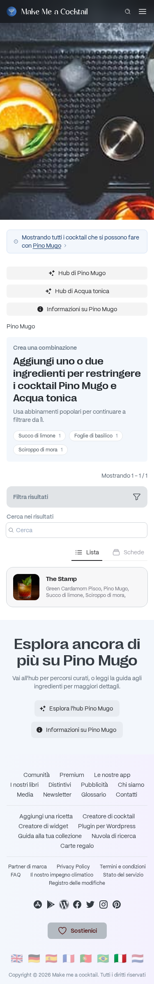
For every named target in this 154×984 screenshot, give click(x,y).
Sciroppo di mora (40, 449)
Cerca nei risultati (30, 516)
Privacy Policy (73, 866)
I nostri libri (24, 784)
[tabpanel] (77, 584)
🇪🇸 (51, 958)
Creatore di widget (43, 826)
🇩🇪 (34, 958)
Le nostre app (112, 775)
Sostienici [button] (84, 930)
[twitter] (90, 904)
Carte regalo (77, 846)
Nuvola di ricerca (114, 836)
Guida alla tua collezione (50, 836)
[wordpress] (64, 904)
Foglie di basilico (95, 436)
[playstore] (51, 904)
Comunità (36, 775)
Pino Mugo (47, 245)
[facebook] (77, 904)
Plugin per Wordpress (107, 826)
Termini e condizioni (123, 866)
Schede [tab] (134, 552)
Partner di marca (27, 866)
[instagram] (103, 904)
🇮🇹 (120, 958)
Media (25, 794)
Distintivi (59, 784)
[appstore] (38, 904)
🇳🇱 (137, 958)
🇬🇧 (17, 958)
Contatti (126, 794)
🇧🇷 (103, 958)
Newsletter (57, 794)
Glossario (93, 794)
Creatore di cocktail (109, 816)
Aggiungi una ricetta (46, 816)
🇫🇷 (68, 958)
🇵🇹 (86, 958)
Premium (72, 775)
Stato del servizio (123, 875)
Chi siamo (131, 784)
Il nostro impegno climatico (61, 875)
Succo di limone (39, 436)
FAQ (16, 875)
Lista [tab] (92, 552)
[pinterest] (117, 904)
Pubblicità (94, 784)
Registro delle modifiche (77, 883)
